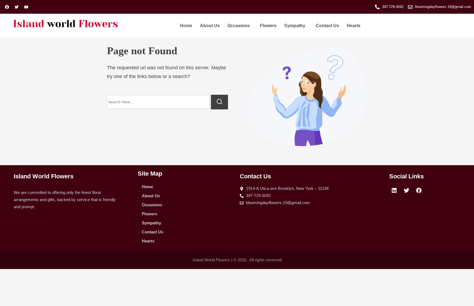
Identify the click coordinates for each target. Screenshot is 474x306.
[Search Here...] (158, 102)
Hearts (353, 25)
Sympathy (294, 25)
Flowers (268, 25)
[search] (219, 102)
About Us (210, 25)
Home (186, 25)
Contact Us (327, 25)
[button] (240, 25)
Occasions (238, 25)
